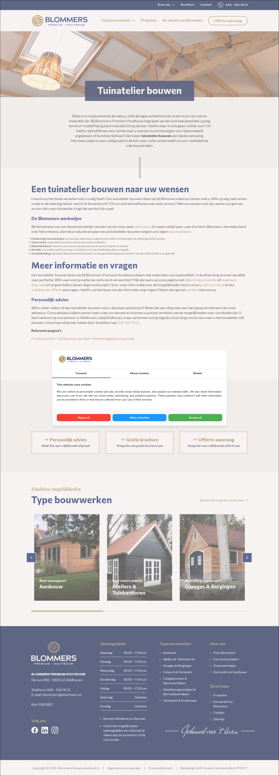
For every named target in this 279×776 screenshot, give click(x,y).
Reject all (84, 417)
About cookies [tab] (139, 373)
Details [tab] (197, 373)
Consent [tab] (81, 373)
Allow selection (140, 417)
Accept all (195, 417)
